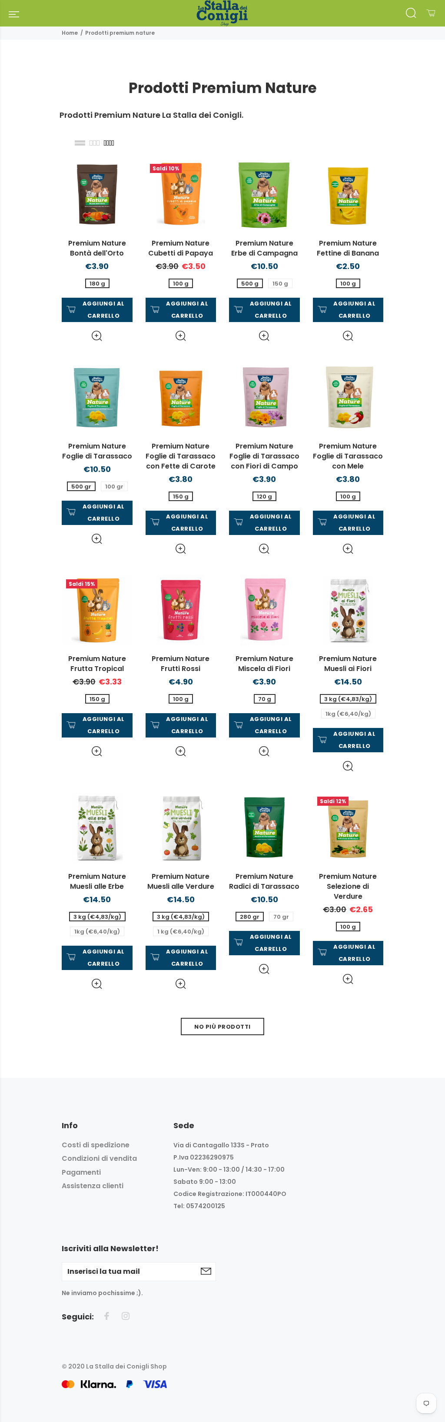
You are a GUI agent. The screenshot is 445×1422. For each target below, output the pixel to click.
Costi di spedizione (96, 1145)
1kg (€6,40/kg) (348, 714)
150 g (280, 283)
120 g (264, 496)
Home (70, 33)
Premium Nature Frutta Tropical (97, 664)
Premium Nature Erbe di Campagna (264, 248)
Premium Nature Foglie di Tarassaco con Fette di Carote (181, 456)
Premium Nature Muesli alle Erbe (97, 881)
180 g (97, 283)
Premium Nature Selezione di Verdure (348, 886)
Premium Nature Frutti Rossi (180, 664)
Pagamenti (81, 1172)
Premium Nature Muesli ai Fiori (348, 664)
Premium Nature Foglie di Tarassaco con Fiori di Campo (264, 456)
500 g (250, 283)
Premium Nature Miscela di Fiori (264, 664)
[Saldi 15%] (97, 609)
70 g (264, 699)
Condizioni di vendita (99, 1158)
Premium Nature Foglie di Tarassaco (97, 451)
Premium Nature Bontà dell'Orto (97, 248)
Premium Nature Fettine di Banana (348, 248)
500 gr (81, 486)
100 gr (114, 486)
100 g (181, 283)
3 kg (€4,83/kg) (348, 699)
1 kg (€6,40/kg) (180, 931)
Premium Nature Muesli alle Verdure (180, 881)
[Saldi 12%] (348, 826)
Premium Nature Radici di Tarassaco (264, 881)
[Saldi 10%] (181, 194)
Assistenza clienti (92, 1186)
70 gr (281, 917)
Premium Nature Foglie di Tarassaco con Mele (348, 456)
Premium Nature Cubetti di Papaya (180, 248)
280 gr (249, 917)
